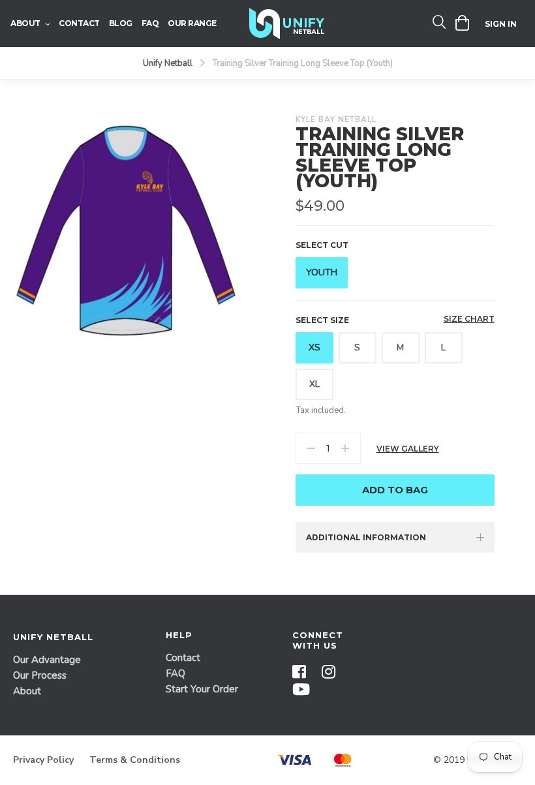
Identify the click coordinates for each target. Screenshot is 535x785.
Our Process (40, 675)
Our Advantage (47, 659)
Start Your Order (202, 689)
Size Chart (469, 319)
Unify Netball (167, 63)
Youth (321, 272)
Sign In (501, 24)
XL (314, 384)
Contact (183, 657)
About (27, 691)
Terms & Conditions (134, 760)
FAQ (175, 673)
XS (314, 347)
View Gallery (407, 449)
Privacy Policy (43, 760)
